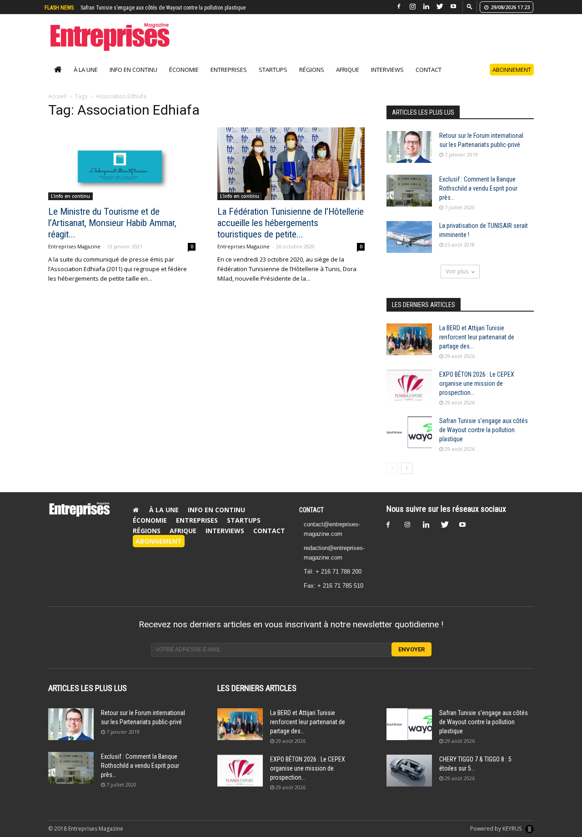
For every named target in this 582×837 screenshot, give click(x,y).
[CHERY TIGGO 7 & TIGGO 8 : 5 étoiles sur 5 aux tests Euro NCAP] (409, 771)
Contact (429, 70)
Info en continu (133, 70)
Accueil (57, 96)
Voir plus (457, 271)
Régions (311, 70)
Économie (184, 70)
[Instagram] (412, 6)
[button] (470, 6)
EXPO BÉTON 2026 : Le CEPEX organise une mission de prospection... (476, 383)
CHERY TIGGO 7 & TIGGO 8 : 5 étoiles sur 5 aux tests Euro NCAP (159, 8)
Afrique (347, 70)
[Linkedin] (426, 6)
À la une (86, 70)
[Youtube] (453, 6)
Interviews (387, 70)
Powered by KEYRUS (496, 828)
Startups (273, 70)
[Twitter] (440, 6)
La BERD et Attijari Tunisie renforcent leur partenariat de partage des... (476, 337)
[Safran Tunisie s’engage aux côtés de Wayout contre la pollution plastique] (409, 432)
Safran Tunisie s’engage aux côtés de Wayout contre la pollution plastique (483, 430)
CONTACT (311, 510)
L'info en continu (70, 196)
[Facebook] (399, 6)
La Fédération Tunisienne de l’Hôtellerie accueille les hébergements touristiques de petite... (290, 223)
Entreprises (229, 70)
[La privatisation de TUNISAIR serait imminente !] (409, 237)
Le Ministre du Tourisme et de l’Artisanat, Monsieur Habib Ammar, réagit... (112, 223)
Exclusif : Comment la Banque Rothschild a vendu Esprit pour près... (478, 188)
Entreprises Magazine (74, 246)
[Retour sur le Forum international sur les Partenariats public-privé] (409, 147)
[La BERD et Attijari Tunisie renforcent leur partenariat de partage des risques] (409, 339)
